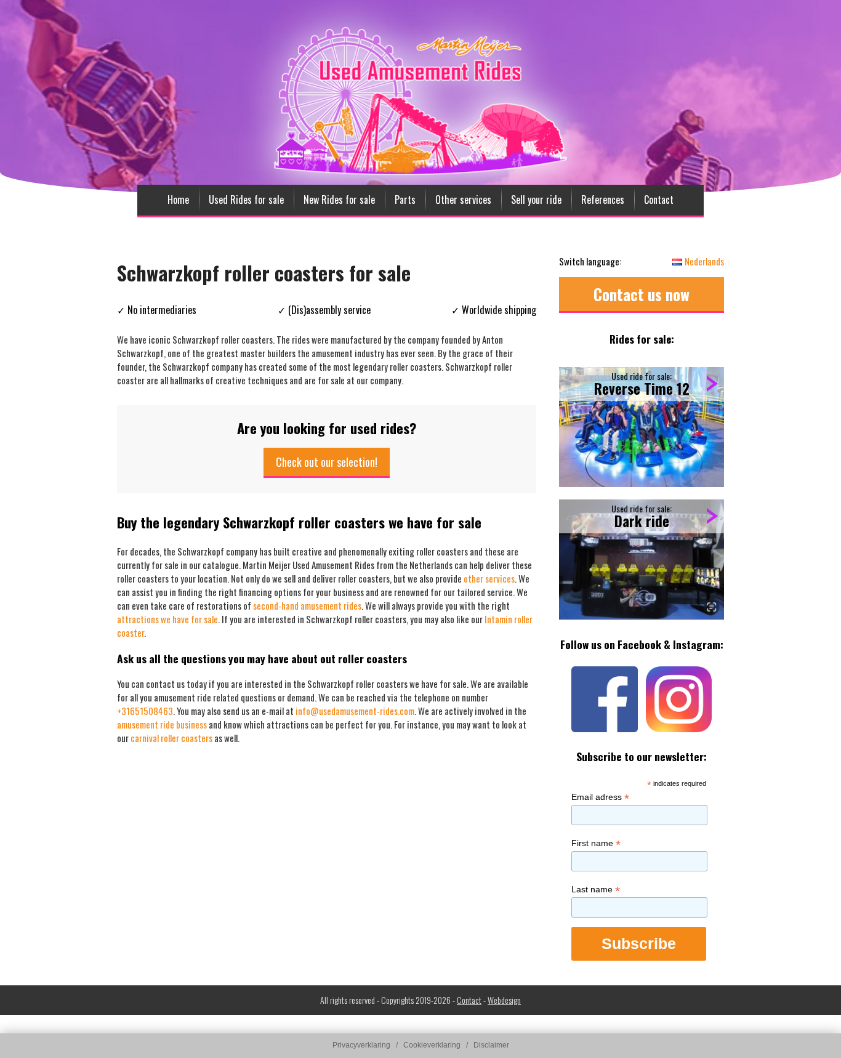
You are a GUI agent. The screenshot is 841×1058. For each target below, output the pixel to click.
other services (489, 578)
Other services (463, 199)
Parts (405, 199)
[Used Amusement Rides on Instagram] (679, 731)
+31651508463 (145, 710)
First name (596, 843)
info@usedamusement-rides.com (355, 710)
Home (178, 199)
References (602, 199)
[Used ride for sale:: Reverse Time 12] (641, 427)
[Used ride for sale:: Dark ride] (641, 559)
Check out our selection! (326, 462)
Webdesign (504, 999)
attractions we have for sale (167, 619)
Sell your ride (536, 199)
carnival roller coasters (171, 738)
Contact (659, 199)
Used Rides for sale (246, 199)
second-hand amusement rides (307, 605)
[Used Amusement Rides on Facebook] (604, 731)
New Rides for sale (339, 199)
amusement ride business (162, 724)
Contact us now (642, 294)
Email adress (600, 797)
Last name (595, 889)
